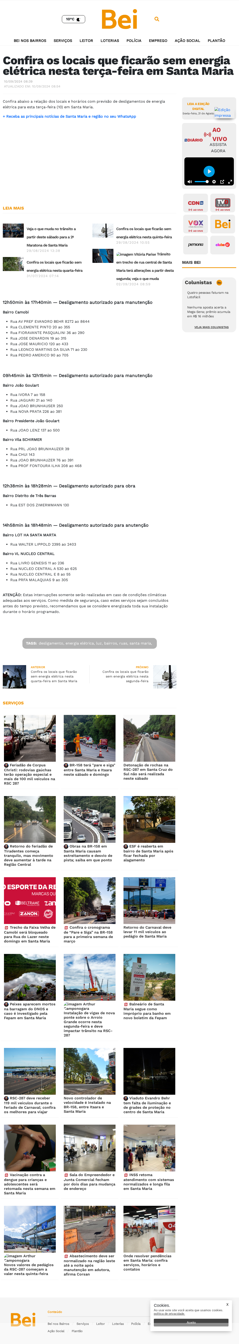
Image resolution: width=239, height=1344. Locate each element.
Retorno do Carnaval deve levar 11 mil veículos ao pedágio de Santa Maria (147, 931)
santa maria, (141, 643)
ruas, (123, 643)
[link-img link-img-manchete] (13, 230)
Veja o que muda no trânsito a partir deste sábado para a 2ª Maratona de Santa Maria (51, 237)
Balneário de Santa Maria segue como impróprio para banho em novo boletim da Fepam (147, 1011)
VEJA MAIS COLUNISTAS (211, 327)
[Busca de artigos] (156, 19)
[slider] (202, 181)
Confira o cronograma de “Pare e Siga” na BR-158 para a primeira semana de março (88, 934)
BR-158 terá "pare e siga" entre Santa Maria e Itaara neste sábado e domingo (89, 770)
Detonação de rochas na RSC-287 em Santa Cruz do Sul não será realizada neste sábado (148, 772)
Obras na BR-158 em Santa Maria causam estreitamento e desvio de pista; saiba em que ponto (88, 853)
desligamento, (51, 643)
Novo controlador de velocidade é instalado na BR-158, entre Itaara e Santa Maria (87, 1105)
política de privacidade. (169, 1313)
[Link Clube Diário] (222, 245)
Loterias (110, 40)
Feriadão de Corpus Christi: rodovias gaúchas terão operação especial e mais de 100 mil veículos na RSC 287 (29, 774)
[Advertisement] (89, 165)
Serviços (63, 40)
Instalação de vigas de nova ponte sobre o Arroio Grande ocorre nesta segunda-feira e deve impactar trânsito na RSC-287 (89, 1024)
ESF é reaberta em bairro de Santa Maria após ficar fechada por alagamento (148, 853)
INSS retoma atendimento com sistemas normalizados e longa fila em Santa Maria (148, 1182)
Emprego (158, 40)
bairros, (111, 643)
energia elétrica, (80, 643)
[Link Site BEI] (222, 224)
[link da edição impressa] (224, 112)
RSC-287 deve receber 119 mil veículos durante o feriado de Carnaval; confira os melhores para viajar (30, 1105)
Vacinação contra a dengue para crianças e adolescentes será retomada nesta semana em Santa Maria (29, 1184)
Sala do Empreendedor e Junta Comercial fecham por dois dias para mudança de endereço (89, 1182)
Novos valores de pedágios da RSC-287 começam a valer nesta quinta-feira (29, 1269)
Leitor (86, 40)
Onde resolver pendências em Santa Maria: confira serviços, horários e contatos (147, 1263)
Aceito (191, 1322)
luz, (99, 643)
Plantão (216, 40)
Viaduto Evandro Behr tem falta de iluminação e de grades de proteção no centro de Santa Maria (147, 1105)
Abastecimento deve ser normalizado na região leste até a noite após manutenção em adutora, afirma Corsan (89, 1265)
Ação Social (187, 40)
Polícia (134, 40)
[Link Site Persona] (195, 245)
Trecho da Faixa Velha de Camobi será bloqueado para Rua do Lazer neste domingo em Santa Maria (30, 934)
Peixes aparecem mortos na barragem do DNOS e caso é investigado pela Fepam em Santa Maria (30, 1011)
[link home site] (119, 19)
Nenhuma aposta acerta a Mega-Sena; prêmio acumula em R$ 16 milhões (208, 311)
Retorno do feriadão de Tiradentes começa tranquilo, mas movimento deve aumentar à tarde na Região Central (28, 855)
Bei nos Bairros (30, 40)
